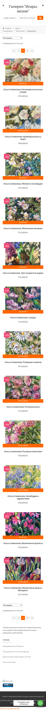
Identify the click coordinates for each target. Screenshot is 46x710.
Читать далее (23, 131)
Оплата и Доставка (7, 700)
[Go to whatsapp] (40, 703)
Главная (8, 28)
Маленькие (20, 31)
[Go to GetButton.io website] (40, 707)
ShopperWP (40, 696)
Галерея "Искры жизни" (23, 8)
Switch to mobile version (10, 708)
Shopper (25, 696)
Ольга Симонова (9, 662)
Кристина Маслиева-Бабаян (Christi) (17, 657)
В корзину (23, 83)
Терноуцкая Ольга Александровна (16, 652)
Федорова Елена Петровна (13, 646)
